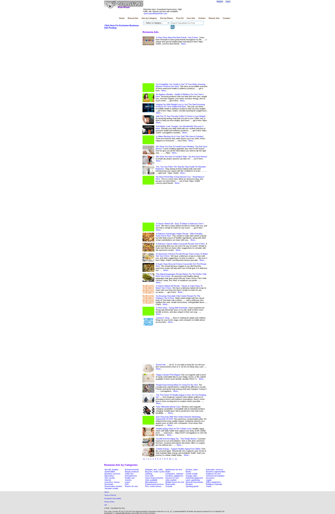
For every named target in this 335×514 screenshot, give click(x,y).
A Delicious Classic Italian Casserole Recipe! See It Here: (180, 244)
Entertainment (131, 476)
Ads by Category (149, 18)
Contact (226, 18)
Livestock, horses (112, 482)
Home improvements (154, 478)
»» (176, 459)
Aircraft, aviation (111, 470)
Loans (127, 482)
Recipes (189, 484)
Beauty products (132, 472)
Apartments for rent (173, 470)
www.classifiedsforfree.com (155, 13)
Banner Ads (214, 18)
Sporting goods (192, 486)
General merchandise (215, 476)
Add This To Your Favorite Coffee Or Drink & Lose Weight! (180, 116)
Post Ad (179, 18)
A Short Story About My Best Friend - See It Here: (177, 37)
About (106, 492)
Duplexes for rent (213, 474)
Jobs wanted (170, 480)
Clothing (148, 474)
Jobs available (151, 480)
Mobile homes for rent (174, 482)
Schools (168, 486)
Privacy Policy (109, 502)
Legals (209, 480)
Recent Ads (133, 18)
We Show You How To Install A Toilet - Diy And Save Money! (181, 157)
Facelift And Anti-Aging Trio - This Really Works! (176, 439)
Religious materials (214, 484)
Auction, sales (192, 470)
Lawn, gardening (193, 480)
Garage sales (191, 476)
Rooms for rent (131, 486)
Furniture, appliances (174, 476)
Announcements (132, 470)
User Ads (191, 18)
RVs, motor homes (153, 486)
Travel (208, 486)
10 (170, 459)
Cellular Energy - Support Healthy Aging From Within (178, 449)
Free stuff (149, 476)
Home (121, 18)
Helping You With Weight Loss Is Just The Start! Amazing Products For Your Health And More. (180, 105)
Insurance (210, 478)
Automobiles (110, 472)
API (105, 505)
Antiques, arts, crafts (154, 470)
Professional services (154, 484)
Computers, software (174, 474)
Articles (201, 18)
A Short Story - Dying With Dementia (171, 308)
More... (184, 44)
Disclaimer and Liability (112, 498)
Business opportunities (215, 472)
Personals (109, 484)
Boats (167, 472)
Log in (228, 1)
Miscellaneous (151, 482)
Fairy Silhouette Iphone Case (168, 407)
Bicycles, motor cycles (155, 472)
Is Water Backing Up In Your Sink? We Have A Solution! (179, 136)
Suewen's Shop (162, 318)
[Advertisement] (175, 65)
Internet (108, 480)
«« (144, 459)
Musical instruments (194, 482)
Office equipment (213, 482)
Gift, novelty (110, 478)
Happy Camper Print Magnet (168, 375)
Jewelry (128, 480)
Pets (127, 484)
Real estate (170, 484)
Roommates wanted (113, 486)
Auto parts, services (214, 470)
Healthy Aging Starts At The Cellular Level (173, 429)
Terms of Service (110, 495)
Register (220, 1)
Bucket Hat (161, 365)
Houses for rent (172, 478)
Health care (130, 478)
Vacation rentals (111, 488)
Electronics (109, 476)
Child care (129, 474)
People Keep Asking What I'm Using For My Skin (177, 385)
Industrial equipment (194, 478)
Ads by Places (166, 18)
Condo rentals (192, 474)
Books (188, 472)
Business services (112, 474)
